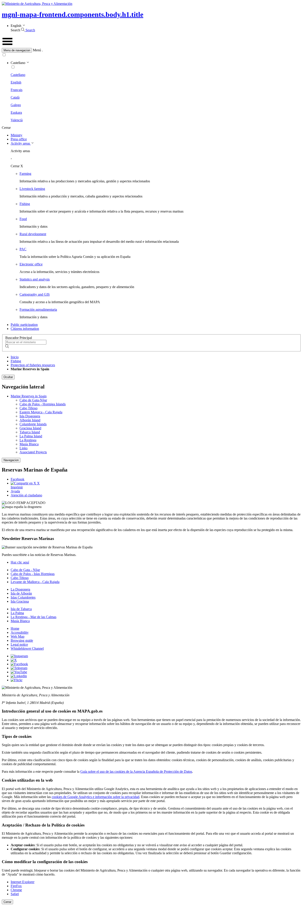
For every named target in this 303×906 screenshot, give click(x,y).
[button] (151, 50)
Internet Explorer (22, 882)
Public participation (24, 325)
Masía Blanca (29, 444)
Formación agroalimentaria (38, 309)
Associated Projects (33, 452)
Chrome (16, 890)
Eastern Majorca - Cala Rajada (41, 412)
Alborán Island (30, 420)
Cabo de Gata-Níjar (33, 400)
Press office (19, 139)
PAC (23, 249)
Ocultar (8, 377)
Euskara (16, 112)
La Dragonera (20, 589)
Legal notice (19, 644)
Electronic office (31, 264)
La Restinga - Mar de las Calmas (33, 617)
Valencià (17, 120)
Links (24, 448)
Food (23, 219)
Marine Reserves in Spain (29, 396)
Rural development (33, 234)
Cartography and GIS (35, 294)
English (16, 82)
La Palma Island (31, 436)
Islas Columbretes (23, 597)
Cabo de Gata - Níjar (25, 570)
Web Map (17, 636)
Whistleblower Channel (27, 648)
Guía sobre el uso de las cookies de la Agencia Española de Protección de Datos (136, 771)
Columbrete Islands (33, 424)
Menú (37, 50)
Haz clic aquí (20, 562)
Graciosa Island (30, 428)
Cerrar (7, 902)
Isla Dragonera (30, 416)
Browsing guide (22, 640)
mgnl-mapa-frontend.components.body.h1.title (72, 14)
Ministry (16, 135)
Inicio (15, 357)
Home (15, 628)
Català (15, 97)
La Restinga (28, 440)
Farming (25, 173)
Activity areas (21, 143)
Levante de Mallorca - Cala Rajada (35, 582)
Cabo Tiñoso (28, 408)
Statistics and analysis (35, 279)
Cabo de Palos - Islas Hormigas (33, 574)
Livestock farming (32, 189)
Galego (16, 105)
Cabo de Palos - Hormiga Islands (43, 404)
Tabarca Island (30, 432)
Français (16, 90)
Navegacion (11, 460)
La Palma (17, 613)
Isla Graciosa (20, 601)
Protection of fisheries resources (33, 365)
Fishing (25, 204)
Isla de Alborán (21, 593)
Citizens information (25, 329)
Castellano (18, 75)
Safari (15, 894)
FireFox (16, 886)
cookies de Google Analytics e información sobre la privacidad (95, 797)
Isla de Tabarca (21, 609)
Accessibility (20, 632)
